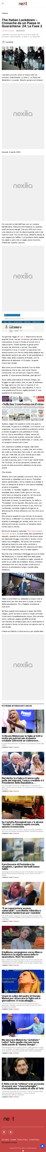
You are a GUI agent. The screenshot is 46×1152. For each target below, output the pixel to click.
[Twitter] (9, 1131)
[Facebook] (3, 1131)
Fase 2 (22, 337)
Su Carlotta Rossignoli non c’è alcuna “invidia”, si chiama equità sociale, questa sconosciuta (22, 824)
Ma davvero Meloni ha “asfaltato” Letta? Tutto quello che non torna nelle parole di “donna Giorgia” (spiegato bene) (21, 1042)
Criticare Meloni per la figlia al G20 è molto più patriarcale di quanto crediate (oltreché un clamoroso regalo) (22, 738)
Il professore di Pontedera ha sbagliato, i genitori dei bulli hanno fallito (21, 866)
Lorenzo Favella (8, 31)
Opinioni (5, 13)
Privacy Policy (22, 1140)
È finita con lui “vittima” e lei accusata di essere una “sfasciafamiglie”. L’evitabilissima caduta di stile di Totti (23, 1086)
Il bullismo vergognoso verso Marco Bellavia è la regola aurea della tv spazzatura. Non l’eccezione (22, 954)
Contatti (13, 1140)
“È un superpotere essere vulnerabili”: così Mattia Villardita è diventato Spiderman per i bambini (21, 910)
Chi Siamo (5, 1140)
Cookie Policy (34, 1140)
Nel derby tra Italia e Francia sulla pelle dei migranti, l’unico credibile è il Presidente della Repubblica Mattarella (23, 780)
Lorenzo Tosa (7, 747)
